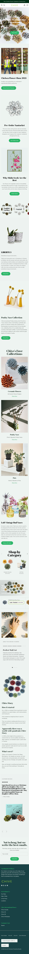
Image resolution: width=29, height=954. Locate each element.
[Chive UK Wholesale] (14, 5)
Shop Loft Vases (7, 543)
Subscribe (14, 859)
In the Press (4, 898)
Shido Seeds (14, 193)
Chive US (3, 912)
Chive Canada (4, 909)
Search (3, 925)
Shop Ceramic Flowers (8, 88)
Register (15, 602)
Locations (3, 901)
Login (11, 602)
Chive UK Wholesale (8, 949)
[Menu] (1, 5)
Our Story (3, 894)
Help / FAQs (4, 896)
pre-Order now (14, 140)
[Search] (5, 5)
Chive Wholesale (5, 916)
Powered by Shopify (17, 949)
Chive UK (3, 914)
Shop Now (14, 32)
